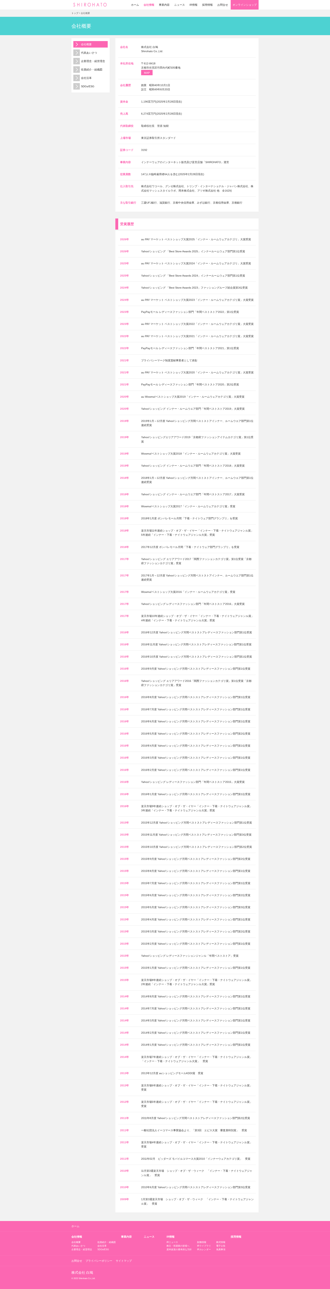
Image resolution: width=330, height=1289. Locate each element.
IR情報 (193, 4)
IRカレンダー (204, 1249)
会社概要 (86, 44)
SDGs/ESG (87, 86)
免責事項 (220, 1249)
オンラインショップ (245, 4)
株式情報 (220, 1242)
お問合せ (222, 4)
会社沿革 (86, 77)
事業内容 (164, 4)
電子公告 (220, 1245)
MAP (147, 72)
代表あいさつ (89, 52)
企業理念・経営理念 (93, 61)
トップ (74, 13)
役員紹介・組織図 (91, 69)
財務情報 (201, 1242)
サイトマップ (124, 1260)
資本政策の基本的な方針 (179, 1249)
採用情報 (207, 4)
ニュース (179, 4)
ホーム (135, 4)
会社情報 (149, 4)
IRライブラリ (204, 1245)
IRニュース (172, 1242)
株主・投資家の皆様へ (178, 1245)
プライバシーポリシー (99, 1260)
